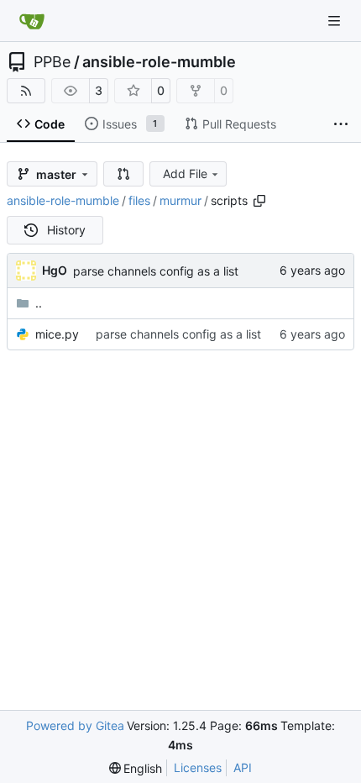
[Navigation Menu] (336, 20)
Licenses (198, 767)
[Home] (31, 21)
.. (38, 303)
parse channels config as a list (155, 271)
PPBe (52, 62)
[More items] (340, 124)
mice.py (57, 334)
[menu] (136, 768)
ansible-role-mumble (159, 62)
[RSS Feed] (26, 90)
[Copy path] (259, 201)
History (66, 230)
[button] (123, 174)
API (242, 767)
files (139, 200)
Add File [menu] (185, 173)
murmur (180, 200)
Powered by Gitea (75, 725)
